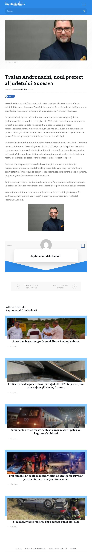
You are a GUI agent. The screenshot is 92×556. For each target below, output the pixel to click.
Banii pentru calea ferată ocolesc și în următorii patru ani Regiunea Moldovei (46, 423)
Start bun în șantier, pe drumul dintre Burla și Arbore (46, 333)
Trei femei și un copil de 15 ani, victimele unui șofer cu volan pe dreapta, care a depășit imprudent (46, 469)
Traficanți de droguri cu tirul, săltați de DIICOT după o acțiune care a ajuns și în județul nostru (46, 377)
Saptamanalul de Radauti (21, 310)
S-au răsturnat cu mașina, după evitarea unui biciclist (46, 513)
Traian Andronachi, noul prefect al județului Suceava (44, 79)
